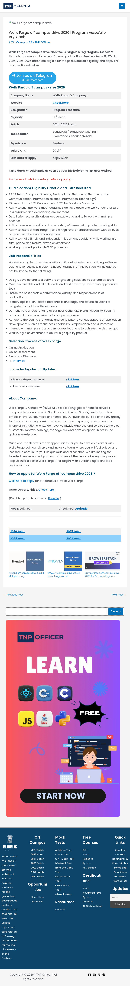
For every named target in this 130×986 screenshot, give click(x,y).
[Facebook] (89, 974)
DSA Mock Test (63, 863)
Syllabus (60, 909)
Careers (120, 854)
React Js (88, 858)
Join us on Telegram (34, 77)
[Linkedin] (99, 974)
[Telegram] (103, 974)
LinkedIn (53, 498)
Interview (19, 361)
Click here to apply (21, 481)
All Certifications (92, 906)
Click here (72, 379)
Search (116, 611)
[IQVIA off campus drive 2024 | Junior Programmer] (64, 561)
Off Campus (19, 42)
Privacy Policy (120, 863)
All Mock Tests (63, 894)
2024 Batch (17, 538)
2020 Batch (37, 876)
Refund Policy (120, 858)
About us (120, 850)
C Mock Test (62, 854)
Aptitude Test (63, 850)
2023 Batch (73, 538)
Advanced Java (92, 892)
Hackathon (37, 897)
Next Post (119, 594)
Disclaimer (120, 876)
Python (87, 863)
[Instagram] (94, 974)
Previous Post (13, 594)
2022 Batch (37, 867)
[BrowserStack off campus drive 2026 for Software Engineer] (102, 561)
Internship (37, 901)
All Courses (89, 867)
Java (85, 854)
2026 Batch (37, 850)
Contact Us (120, 881)
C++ (85, 850)
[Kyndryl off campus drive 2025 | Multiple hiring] (26, 561)
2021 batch (37, 872)
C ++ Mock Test (64, 858)
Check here (61, 103)
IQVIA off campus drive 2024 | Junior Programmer (63, 574)
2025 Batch (73, 531)
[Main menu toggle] (122, 6)
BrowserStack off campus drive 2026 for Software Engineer (102, 574)
